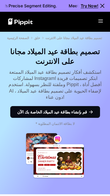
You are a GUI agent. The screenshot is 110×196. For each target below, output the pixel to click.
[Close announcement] (102, 6)
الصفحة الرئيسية (18, 38)
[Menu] (100, 21)
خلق (37, 38)
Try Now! (89, 5)
